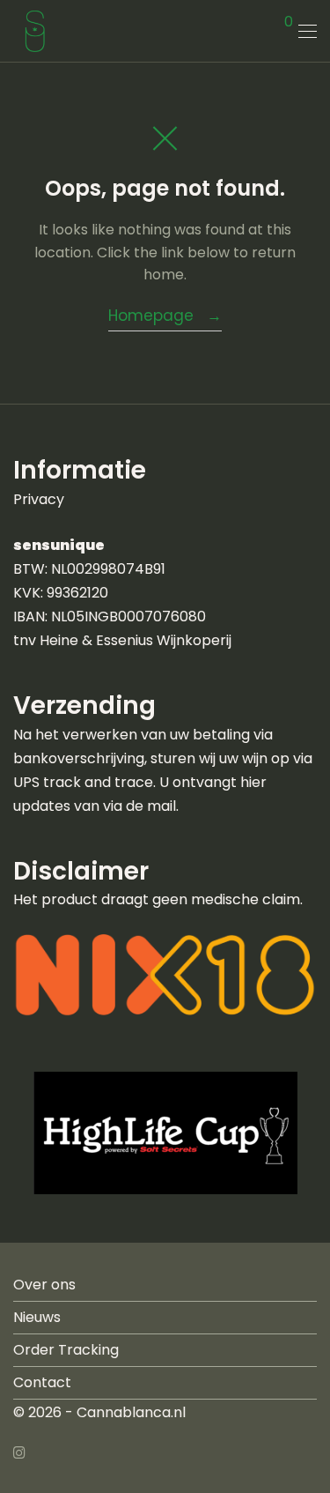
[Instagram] (19, 1451)
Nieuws (37, 1317)
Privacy (38, 499)
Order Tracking (66, 1350)
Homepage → (165, 315)
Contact (42, 1382)
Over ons (44, 1284)
